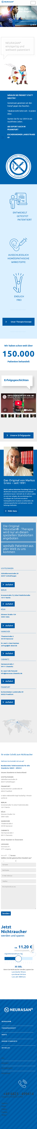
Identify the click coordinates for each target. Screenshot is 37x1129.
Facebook (13, 1097)
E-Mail (20, 1097)
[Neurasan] (8, 1)
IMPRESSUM (6, 1073)
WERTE (4, 1034)
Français (4, 1112)
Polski (4, 1106)
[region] (18, 16)
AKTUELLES (6, 1048)
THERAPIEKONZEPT (9, 1028)
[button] (31, 25)
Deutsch (4, 1103)
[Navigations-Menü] (33, 3)
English (4, 1109)
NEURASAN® (6, 1021)
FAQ (3, 1058)
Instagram (5, 1097)
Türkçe (4, 1115)
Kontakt (5, 1063)
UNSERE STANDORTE (9, 1041)
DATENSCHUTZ (7, 1068)
